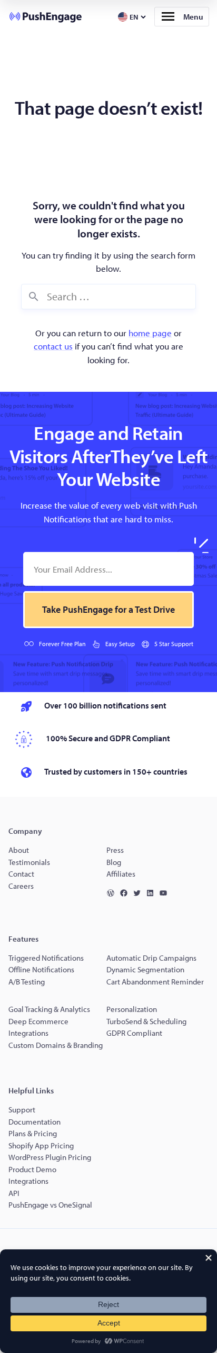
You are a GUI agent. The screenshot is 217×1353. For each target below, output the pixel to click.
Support (22, 1110)
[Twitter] (139, 893)
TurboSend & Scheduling (146, 1021)
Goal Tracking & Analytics (49, 1009)
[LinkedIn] (152, 893)
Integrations (28, 1181)
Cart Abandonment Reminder (155, 982)
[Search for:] (108, 296)
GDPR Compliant (134, 1033)
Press (115, 850)
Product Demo (32, 1169)
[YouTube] (165, 893)
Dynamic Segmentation (145, 969)
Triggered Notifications (46, 958)
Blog (113, 862)
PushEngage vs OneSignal (50, 1205)
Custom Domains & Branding (55, 1045)
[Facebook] (126, 893)
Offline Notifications (41, 969)
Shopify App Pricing (41, 1145)
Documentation (34, 1122)
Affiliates (120, 874)
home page (150, 332)
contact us (53, 346)
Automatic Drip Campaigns (151, 958)
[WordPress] (113, 893)
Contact (21, 874)
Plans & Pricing (32, 1133)
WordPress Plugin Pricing (49, 1157)
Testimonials (29, 862)
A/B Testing (26, 982)
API (13, 1193)
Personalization (131, 1009)
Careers (21, 886)
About (18, 850)
